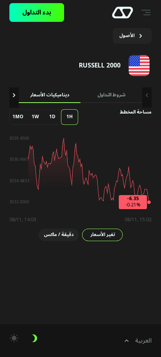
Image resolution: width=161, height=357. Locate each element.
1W (35, 117)
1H (69, 117)
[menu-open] (147, 12)
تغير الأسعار (102, 235)
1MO (18, 117)
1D (52, 117)
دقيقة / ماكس (58, 235)
